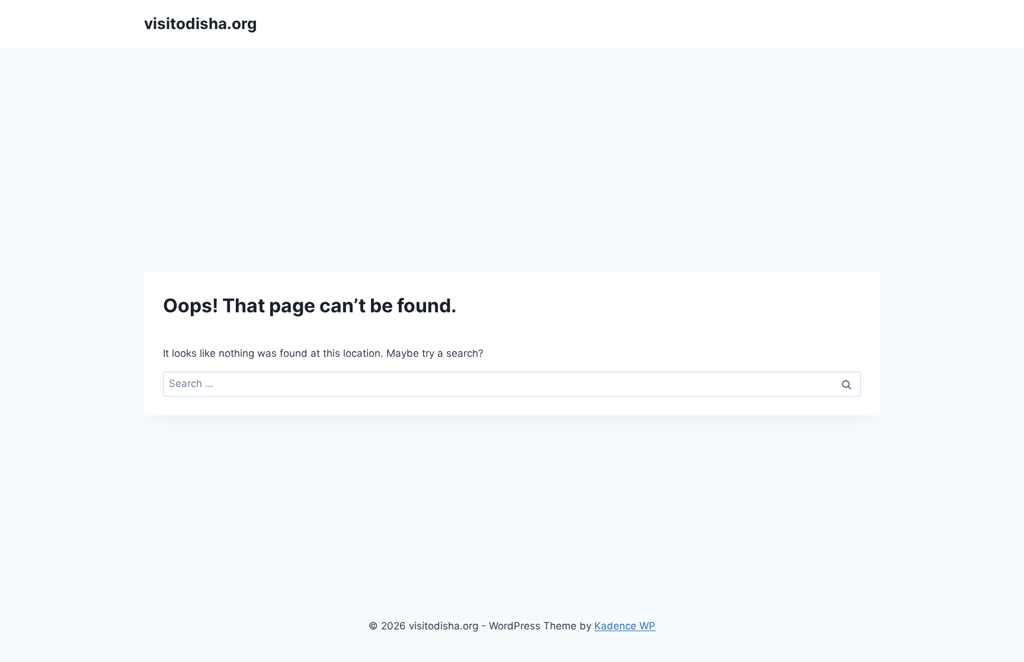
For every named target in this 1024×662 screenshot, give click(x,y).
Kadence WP (624, 626)
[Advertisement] (512, 136)
